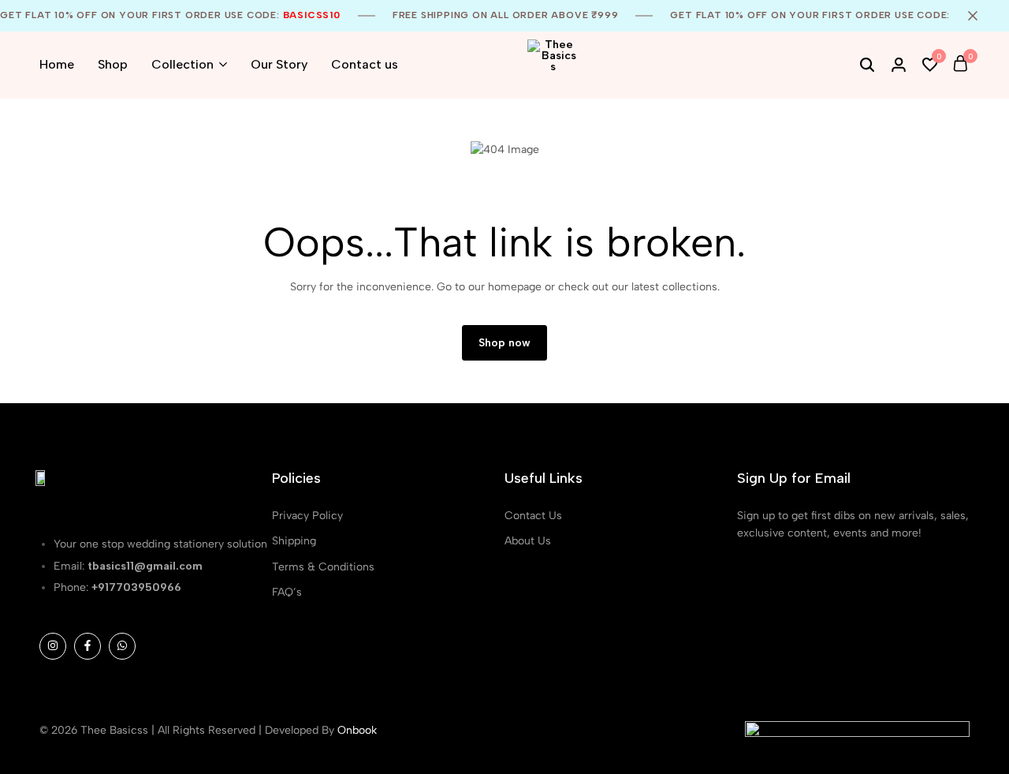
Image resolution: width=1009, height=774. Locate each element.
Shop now (504, 343)
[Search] (867, 64)
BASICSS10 (312, 15)
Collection (182, 64)
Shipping (294, 541)
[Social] (52, 646)
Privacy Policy (307, 515)
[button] (930, 64)
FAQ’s (287, 592)
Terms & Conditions (323, 567)
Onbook (357, 730)
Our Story (279, 64)
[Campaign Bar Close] (980, 16)
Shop (113, 64)
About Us (527, 541)
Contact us (364, 64)
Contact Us (533, 515)
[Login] (898, 64)
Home (56, 64)
